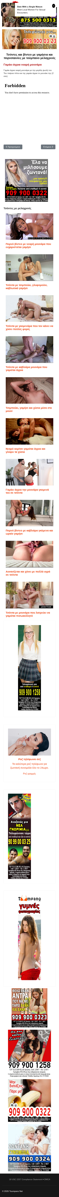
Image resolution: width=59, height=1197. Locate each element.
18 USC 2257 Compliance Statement (25, 1179)
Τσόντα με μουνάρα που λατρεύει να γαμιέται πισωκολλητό (28, 614)
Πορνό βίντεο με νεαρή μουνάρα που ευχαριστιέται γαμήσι (28, 246)
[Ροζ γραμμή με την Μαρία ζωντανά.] (29, 1008)
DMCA (47, 1179)
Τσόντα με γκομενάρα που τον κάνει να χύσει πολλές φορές (29, 328)
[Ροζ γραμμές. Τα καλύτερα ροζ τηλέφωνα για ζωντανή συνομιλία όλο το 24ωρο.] (29, 742)
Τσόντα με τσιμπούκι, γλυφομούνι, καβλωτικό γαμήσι (26, 287)
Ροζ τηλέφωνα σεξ (29, 759)
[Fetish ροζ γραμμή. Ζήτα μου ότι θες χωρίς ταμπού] (29, 1053)
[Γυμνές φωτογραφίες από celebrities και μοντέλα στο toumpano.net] (29, 937)
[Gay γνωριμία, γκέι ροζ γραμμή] (29, 836)
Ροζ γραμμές (29, 773)
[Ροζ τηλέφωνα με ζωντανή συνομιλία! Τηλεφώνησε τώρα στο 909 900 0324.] (29, 1147)
